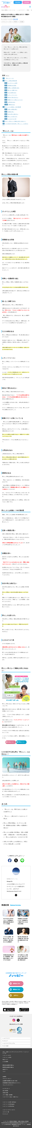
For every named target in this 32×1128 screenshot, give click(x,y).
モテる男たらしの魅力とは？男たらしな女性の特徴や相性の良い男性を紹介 (23, 957)
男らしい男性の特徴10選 (10, 80)
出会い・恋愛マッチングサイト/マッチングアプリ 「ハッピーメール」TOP (16, 1052)
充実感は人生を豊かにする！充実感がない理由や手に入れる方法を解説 (23, 921)
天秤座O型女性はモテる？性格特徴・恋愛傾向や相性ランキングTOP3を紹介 (8, 957)
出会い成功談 (5, 1090)
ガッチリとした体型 (11, 83)
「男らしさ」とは (8, 78)
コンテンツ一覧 (6, 1111)
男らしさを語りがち (11, 116)
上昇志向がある (10, 102)
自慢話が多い (9, 111)
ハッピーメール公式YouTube (8, 1106)
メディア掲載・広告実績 (7, 1094)
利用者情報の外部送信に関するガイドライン (11, 1082)
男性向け (15, 21)
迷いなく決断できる (11, 90)
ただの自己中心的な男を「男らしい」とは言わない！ (15, 124)
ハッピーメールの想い (7, 1057)
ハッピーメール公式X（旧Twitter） (10, 1102)
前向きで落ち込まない (11, 97)
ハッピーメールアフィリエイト (9, 1109)
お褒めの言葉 (5, 1092)
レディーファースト (11, 95)
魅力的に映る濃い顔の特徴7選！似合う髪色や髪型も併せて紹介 (23, 939)
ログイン (16, 995)
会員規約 (4, 1076)
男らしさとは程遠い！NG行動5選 (12, 107)
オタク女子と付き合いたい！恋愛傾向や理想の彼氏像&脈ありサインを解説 (8, 921)
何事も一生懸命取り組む (12, 88)
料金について (5, 1059)
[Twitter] (16, 860)
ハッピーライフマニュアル (8, 1043)
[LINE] (22, 860)
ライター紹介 (5, 1045)
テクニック (5, 21)
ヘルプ (4, 1071)
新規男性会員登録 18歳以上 (8, 1067)
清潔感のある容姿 (10, 85)
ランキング (5, 1040)
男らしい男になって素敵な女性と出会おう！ (14, 121)
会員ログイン (5, 1069)
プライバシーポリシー (7, 1078)
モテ (10, 21)
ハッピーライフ (21, 10)
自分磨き (22, 21)
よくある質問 (5, 1061)
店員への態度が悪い (11, 109)
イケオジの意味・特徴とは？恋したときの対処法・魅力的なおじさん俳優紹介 (8, 939)
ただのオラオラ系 (10, 119)
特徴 (28, 10)
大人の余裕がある (10, 92)
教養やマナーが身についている (13, 99)
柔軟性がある (10, 104)
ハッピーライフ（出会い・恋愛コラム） (11, 1096)
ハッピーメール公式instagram (8, 1104)
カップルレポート (6, 1088)
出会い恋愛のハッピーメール (8, 10)
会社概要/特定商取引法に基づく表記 (10, 1080)
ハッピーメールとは (7, 1055)
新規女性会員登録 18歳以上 (8, 1065)
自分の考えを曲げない (11, 114)
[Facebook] (10, 860)
